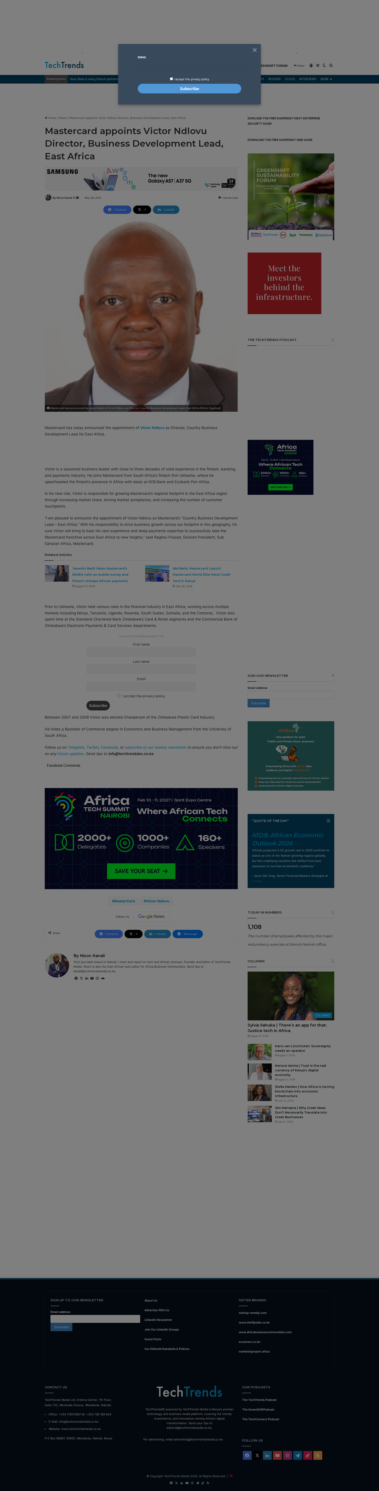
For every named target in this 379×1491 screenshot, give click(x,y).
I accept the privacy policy (191, 79)
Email (142, 57)
